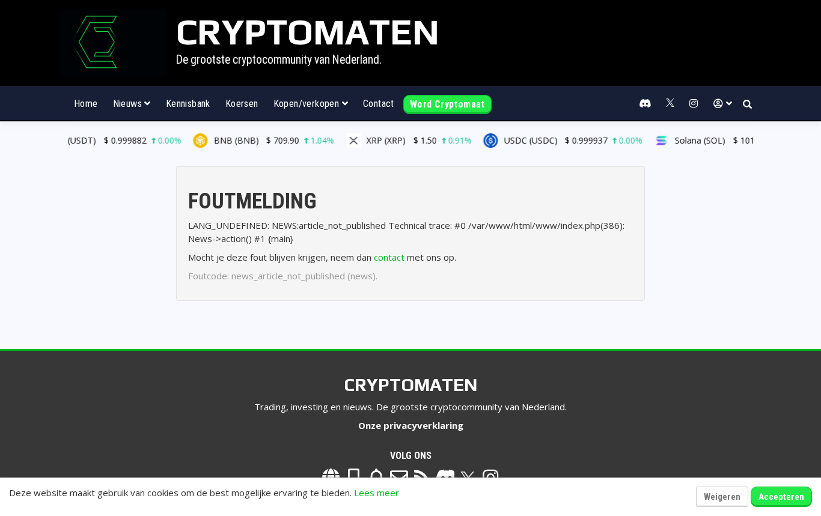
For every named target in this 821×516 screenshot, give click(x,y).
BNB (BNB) (266, 140)
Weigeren (722, 496)
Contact (378, 103)
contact (389, 257)
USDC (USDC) (565, 140)
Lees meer (376, 493)
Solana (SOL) (730, 140)
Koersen (241, 103)
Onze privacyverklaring (410, 425)
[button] (722, 104)
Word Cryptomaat (447, 104)
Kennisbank (188, 103)
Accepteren (781, 496)
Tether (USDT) (102, 140)
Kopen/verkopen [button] (307, 103)
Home (86, 103)
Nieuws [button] (129, 103)
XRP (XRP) (411, 140)
